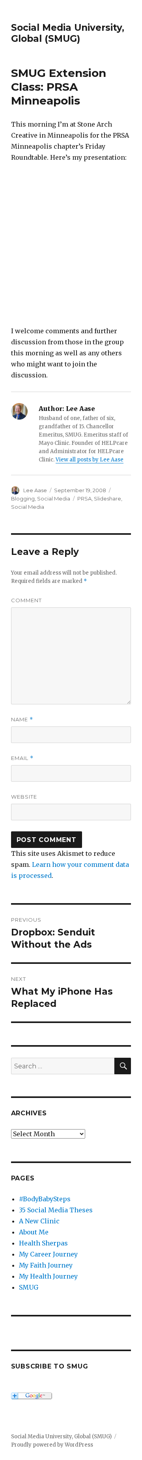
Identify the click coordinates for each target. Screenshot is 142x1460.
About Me (34, 1232)
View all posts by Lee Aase (89, 459)
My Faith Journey (46, 1265)
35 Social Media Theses (56, 1210)
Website (24, 796)
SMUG (28, 1287)
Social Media (53, 498)
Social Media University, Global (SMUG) (67, 33)
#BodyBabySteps (45, 1199)
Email (22, 758)
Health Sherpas (43, 1243)
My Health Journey (48, 1276)
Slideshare (107, 498)
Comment (26, 600)
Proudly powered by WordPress (52, 1444)
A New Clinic (39, 1221)
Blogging (23, 498)
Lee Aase (35, 490)
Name (22, 719)
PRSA (84, 498)
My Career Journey (48, 1254)
